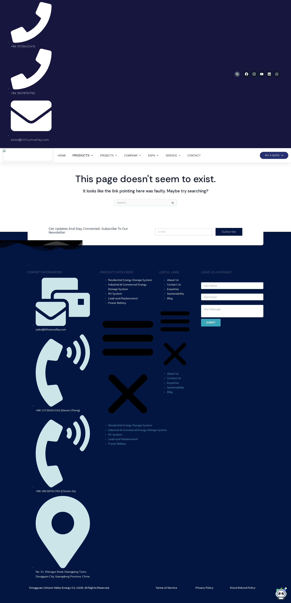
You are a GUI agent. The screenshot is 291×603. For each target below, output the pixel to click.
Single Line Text (209, 280)
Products (81, 155)
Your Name (207, 302)
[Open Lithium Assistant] (281, 593)
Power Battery (117, 303)
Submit (211, 322)
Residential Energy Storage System (130, 280)
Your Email (207, 291)
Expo (151, 155)
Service (171, 155)
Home (62, 155)
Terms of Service (166, 588)
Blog (170, 298)
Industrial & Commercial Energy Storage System (137, 430)
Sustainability (175, 293)
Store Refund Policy (242, 588)
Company (131, 155)
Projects (107, 155)
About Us (173, 280)
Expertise (173, 289)
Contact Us (174, 284)
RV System (115, 293)
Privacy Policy (204, 588)
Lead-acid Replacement (123, 298)
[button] (237, 74)
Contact (194, 155)
